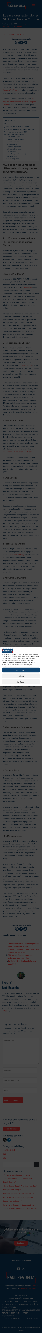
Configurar (21, 682)
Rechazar (21, 676)
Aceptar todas (21, 670)
